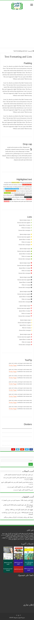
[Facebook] (20, 615)
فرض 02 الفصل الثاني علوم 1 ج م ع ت (23, 490)
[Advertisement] (17, 29)
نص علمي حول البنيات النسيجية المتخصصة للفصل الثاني (18, 474)
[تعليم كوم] (17, 5)
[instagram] (16, 615)
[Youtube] (18, 615)
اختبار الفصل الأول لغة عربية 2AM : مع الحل (16, 509)
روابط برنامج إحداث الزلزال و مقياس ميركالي (15, 517)
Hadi (31, 500)
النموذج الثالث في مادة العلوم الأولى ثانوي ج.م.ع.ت (20, 487)
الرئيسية (30, 51)
